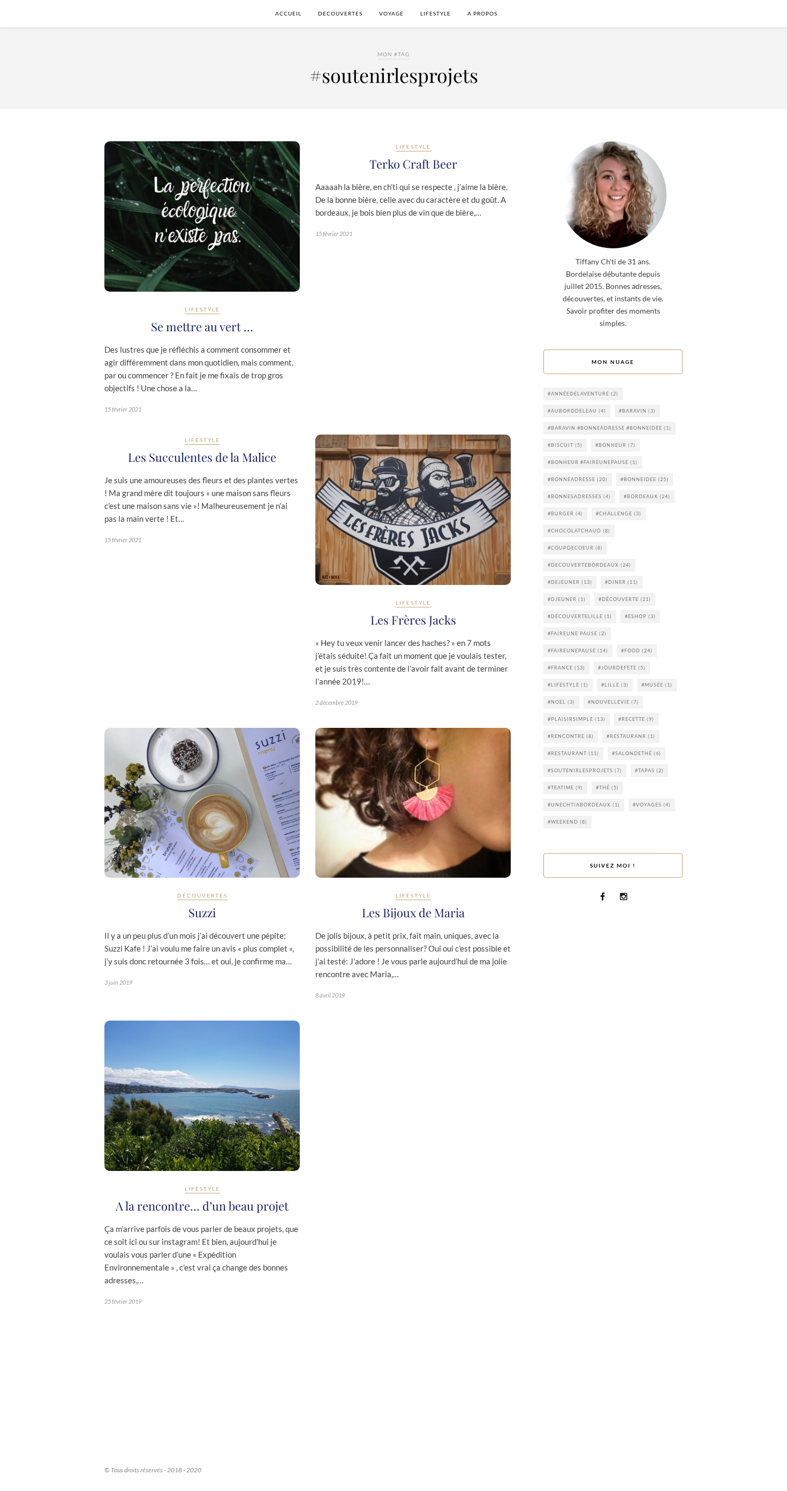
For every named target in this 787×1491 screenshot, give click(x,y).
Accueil (288, 13)
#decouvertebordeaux (589, 565)
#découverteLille (580, 616)
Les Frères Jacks (413, 620)
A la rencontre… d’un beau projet (202, 1206)
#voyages (652, 805)
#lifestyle (568, 685)
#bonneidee (644, 479)
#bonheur (615, 445)
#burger (565, 513)
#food (637, 650)
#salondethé (636, 753)
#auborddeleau (577, 411)
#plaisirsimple (577, 719)
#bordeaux (647, 496)
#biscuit (565, 445)
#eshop (640, 616)
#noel (561, 702)
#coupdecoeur (575, 548)
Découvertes (340, 13)
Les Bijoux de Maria (413, 912)
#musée (656, 685)
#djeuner (567, 599)
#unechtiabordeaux (584, 805)
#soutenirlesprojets (585, 770)
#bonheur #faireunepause (593, 462)
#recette (636, 719)
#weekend (567, 822)
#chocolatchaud (579, 531)
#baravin (637, 411)
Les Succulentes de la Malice (202, 457)
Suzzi (202, 912)
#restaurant (573, 753)
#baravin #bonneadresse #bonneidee (609, 428)
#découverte (625, 599)
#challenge (618, 513)
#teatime (565, 787)
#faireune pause (577, 633)
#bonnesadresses (579, 496)
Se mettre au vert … (202, 326)
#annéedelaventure (583, 394)
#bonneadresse (578, 479)
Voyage (391, 13)
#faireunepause (578, 650)
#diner (621, 582)
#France (566, 668)
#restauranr (631, 736)
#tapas (649, 770)
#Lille (615, 685)
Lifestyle (435, 13)
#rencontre (571, 736)
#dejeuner (570, 582)
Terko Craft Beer (413, 164)
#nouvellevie (613, 702)
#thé (607, 787)
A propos (482, 13)
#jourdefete (622, 668)
